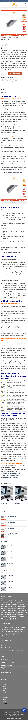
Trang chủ (3, 37)
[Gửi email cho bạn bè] (10, 80)
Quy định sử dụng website (6, 665)
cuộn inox (4, 682)
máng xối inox (5, 697)
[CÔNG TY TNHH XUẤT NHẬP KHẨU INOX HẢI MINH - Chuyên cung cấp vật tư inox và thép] (14, 4)
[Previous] (1, 497)
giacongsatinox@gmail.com (11, 477)
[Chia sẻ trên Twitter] (8, 80)
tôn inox (4, 706)
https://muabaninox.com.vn (12, 475)
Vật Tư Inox (9, 37)
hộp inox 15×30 (17, 503)
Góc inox (4, 686)
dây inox (4, 684)
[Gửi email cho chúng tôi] (13, 618)
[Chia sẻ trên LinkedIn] (16, 80)
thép (2, 676)
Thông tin (3, 668)
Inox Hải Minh (4, 418)
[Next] (27, 497)
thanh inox (15, 37)
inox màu (4, 690)
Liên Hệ (2, 656)
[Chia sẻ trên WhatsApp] (2, 80)
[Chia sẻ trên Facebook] (5, 80)
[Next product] (2, 44)
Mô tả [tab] (2, 89)
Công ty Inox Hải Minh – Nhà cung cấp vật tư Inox (12, 651)
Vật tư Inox (22, 714)
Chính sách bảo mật (5, 648)
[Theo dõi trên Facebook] (5, 618)
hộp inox (4, 688)
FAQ (2, 653)
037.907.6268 (8, 473)
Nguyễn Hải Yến (4, 659)
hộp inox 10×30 (4, 503)
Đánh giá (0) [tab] (3, 92)
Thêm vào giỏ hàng (15, 73)
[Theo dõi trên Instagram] (8, 618)
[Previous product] (5, 44)
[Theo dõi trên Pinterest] (16, 618)
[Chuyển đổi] (26, 677)
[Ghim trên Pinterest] (13, 80)
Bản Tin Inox (3, 645)
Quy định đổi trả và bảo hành (7, 662)
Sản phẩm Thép (16, 714)
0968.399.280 (16, 473)
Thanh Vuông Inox (16, 173)
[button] (2, 5)
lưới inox (4, 695)
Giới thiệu (10, 714)
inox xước (4, 693)
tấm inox (4, 701)
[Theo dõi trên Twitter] (10, 618)
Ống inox (4, 699)
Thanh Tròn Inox (15, 253)
